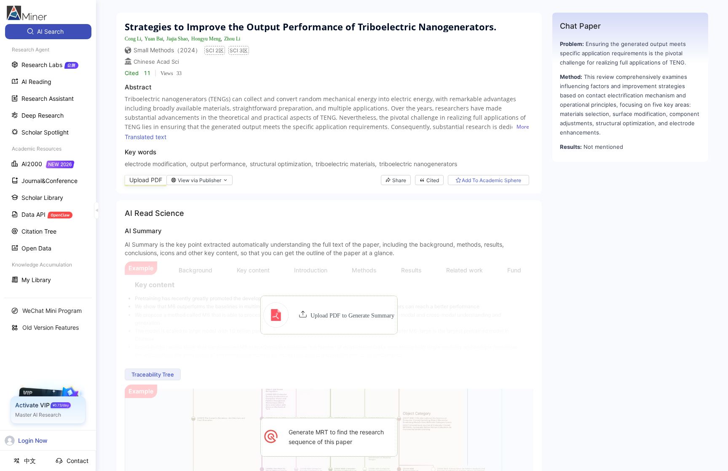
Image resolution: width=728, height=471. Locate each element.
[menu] (48, 156)
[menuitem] (48, 31)
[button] (328, 315)
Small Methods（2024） (167, 50)
